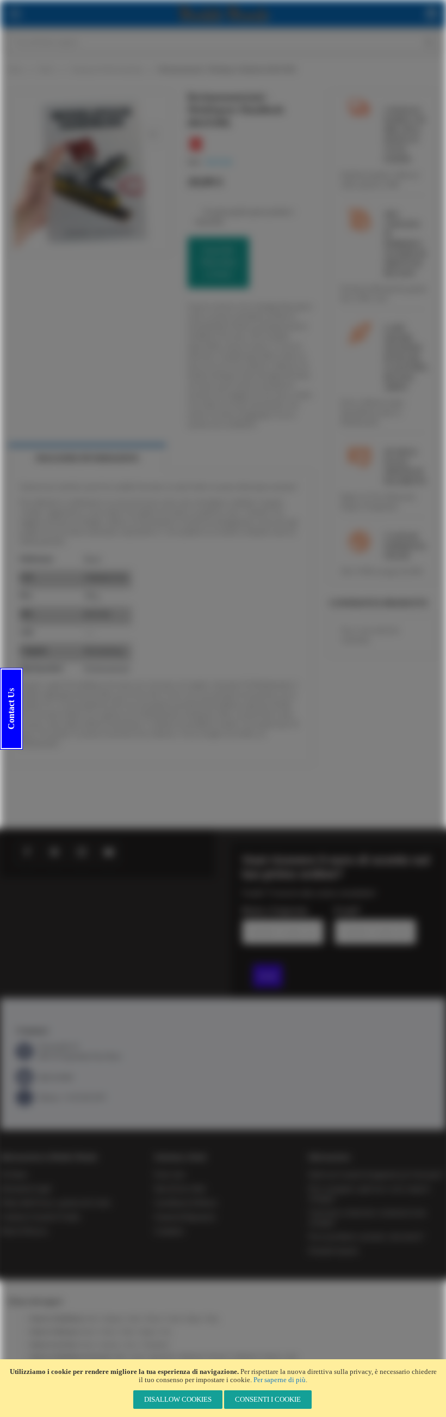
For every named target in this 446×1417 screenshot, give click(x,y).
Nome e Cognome (275, 910)
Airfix (91, 1319)
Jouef (291, 1357)
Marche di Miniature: (55, 1332)
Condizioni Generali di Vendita (39, 1217)
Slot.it (132, 1345)
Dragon (193, 1319)
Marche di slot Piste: (54, 1345)
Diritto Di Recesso (24, 1231)
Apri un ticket (55, 1077)
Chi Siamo (13, 1174)
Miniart (153, 1319)
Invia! (267, 975)
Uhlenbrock (245, 1357)
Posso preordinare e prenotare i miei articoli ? (366, 1236)
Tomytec (272, 1357)
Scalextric (109, 1345)
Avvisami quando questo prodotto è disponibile (244, 216)
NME (120, 1357)
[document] (223, 1388)
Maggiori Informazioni (87, 458)
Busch (46, 69)
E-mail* (347, 910)
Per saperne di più (279, 1380)
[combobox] (223, 42)
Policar (87, 1345)
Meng (212, 1319)
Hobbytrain (191, 1357)
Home (15, 69)
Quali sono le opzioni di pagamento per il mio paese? (376, 1174)
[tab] (87, 458)
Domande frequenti (333, 1251)
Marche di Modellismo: (57, 1319)
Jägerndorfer (162, 1357)
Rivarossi (218, 1357)
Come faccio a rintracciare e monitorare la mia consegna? (366, 1217)
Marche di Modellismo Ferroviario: (71, 1357)
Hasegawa (113, 1319)
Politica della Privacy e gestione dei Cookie (55, 1203)
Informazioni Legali (25, 1189)
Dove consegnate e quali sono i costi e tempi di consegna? (368, 1193)
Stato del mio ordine (180, 1189)
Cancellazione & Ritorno (185, 1203)
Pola (166, 1332)
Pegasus (148, 1332)
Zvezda (173, 1319)
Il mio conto (169, 1174)
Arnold (137, 1357)
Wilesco (108, 1332)
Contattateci (169, 1231)
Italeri (134, 1319)
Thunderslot (156, 1345)
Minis (128, 1332)
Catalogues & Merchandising (106, 69)
